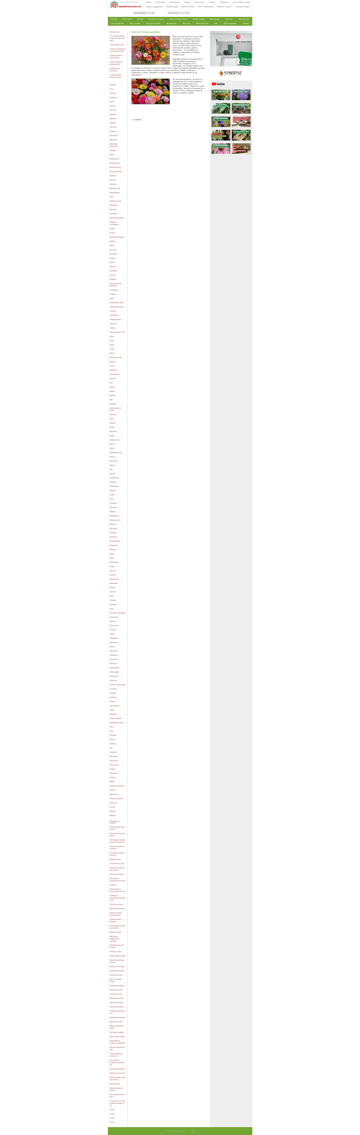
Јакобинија (113, 370)
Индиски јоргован (116, 357)
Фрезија (112, 739)
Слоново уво (114, 659)
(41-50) (112, 1122)
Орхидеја (113, 574)
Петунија (113, 591)
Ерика (112, 336)
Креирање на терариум (117, 1068)
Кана (111, 399)
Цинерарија (113, 773)
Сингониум (113, 650)
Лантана (112, 473)
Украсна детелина (116, 718)
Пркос (112, 608)
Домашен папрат (115, 319)
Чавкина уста (114, 794)
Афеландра (113, 139)
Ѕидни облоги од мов (117, 863)
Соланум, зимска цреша (117, 684)
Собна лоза (113, 680)
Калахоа (112, 391)
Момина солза (114, 515)
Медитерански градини (117, 955)
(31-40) (112, 1118)
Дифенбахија (114, 315)
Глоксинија (113, 253)
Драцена (112, 327)
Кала (111, 382)
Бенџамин (113, 175)
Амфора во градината (117, 966)
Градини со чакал (115, 951)
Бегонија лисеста (115, 167)
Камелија (113, 395)
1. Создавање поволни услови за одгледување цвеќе (117, 38)
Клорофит (113, 414)
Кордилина (113, 431)
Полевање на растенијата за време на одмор (117, 897)
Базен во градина (115, 932)
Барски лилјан (114, 158)
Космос (112, 435)
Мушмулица (114, 545)
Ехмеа (112, 340)
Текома (112, 709)
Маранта (112, 511)
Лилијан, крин (114, 477)
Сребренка (113, 697)
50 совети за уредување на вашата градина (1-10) (118, 1103)
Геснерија (113, 266)
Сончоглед (113, 688)
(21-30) (112, 1113)
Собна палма (114, 676)
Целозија (112, 769)
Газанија (112, 258)
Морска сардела (115, 520)
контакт (127, 2)
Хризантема (114, 756)
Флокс (112, 731)
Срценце (112, 701)
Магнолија (113, 507)
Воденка (112, 228)
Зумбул (112, 349)
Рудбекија (113, 629)
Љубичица (113, 503)
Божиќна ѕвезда (115, 163)
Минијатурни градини (117, 908)
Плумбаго (113, 600)
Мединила (113, 532)
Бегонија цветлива (116, 171)
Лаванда (112, 465)
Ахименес (113, 150)
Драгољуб (113, 323)
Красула (112, 444)
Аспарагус (113, 131)
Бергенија (113, 184)
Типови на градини (116, 1002)
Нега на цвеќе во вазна (117, 1036)
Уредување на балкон (117, 1032)
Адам (111, 89)
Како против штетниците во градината (115, 938)
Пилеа (112, 596)
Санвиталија (114, 638)
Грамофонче (114, 289)
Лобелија (113, 490)
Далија (112, 298)
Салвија (112, 634)
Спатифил (113, 693)
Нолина (112, 566)
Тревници (113, 884)
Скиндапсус (114, 663)
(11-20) (112, 1109)
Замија (112, 344)
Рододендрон (114, 625)
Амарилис (113, 118)
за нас (122, 2)
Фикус (112, 726)
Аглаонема (113, 97)
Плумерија (113, 604)
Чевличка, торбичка (116, 798)
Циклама (112, 777)
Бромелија (113, 209)
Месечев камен (115, 541)
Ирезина (112, 361)
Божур (112, 196)
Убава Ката (113, 714)
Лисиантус (113, 482)
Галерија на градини (116, 1006)
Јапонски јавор (115, 374)
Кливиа (112, 427)
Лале (111, 469)
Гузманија (113, 294)
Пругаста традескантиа (117, 612)
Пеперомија (114, 583)
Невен (112, 558)
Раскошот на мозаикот (117, 970)
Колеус (112, 418)
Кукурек (112, 456)
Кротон (112, 448)
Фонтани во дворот (116, 974)
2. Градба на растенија (117, 44)
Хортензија (113, 752)
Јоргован (113, 378)
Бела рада (113, 179)
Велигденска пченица (117, 217)
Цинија (112, 781)
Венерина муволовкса (117, 237)
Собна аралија (114, 672)
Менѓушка (113, 536)
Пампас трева (114, 579)
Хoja (111, 747)
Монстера (113, 524)
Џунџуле (112, 807)
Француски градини (116, 998)
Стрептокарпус (115, 705)
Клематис (113, 423)
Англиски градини (116, 994)
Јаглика (112, 365)
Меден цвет (113, 528)
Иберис (112, 353)
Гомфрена (113, 279)
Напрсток (113, 549)
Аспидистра (114, 135)
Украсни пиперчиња (116, 722)
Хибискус (113, 743)
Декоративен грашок (116, 302)
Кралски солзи (114, 439)
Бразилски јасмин (115, 201)
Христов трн (114, 760)
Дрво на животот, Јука (117, 332)
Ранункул (113, 621)
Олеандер (113, 570)
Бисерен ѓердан (115, 188)
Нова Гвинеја (114, 562)
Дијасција (113, 311)
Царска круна (114, 764)
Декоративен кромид (117, 306)
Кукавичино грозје (116, 452)
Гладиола (113, 275)
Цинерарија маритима (117, 785)
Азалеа (112, 101)
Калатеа (112, 387)
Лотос (112, 498)
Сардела (112, 646)
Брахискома (113, 205)
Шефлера (113, 815)
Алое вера (113, 110)
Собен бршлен (114, 667)
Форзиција (113, 735)
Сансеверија (114, 642)
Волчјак (112, 232)
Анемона (113, 122)
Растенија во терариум (117, 1073)
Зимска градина (115, 1083)
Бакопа (112, 154)
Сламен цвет (114, 655)
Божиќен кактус (115, 192)
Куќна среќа (114, 461)
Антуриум (113, 127)
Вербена (112, 241)
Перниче (112, 587)
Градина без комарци (117, 874)
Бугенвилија (114, 213)
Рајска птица (114, 617)
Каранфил (113, 403)
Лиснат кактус (114, 486)
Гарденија (113, 249)
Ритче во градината (116, 904)
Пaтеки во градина (116, 1021)
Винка (112, 245)
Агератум (113, 93)
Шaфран (112, 811)
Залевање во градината (117, 1017)
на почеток (137, 119)
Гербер (112, 262)
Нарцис (112, 553)
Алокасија (113, 114)
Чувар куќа (113, 802)
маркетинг (134, 2)
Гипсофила (113, 270)
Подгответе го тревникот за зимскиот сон (117, 1062)
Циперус (112, 790)
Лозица (112, 494)
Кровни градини (115, 859)
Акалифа (112, 105)
